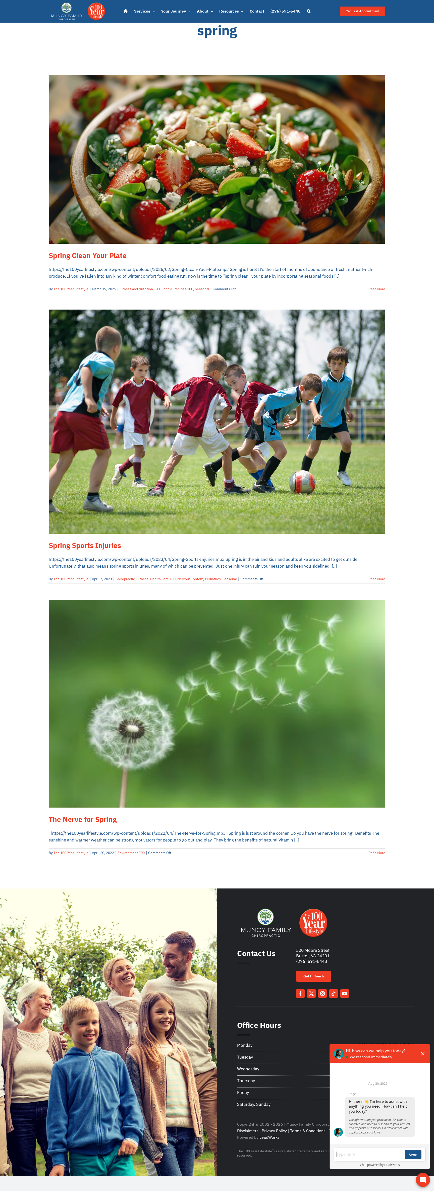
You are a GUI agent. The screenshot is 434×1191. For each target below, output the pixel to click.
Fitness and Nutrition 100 (140, 289)
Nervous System (190, 579)
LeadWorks (269, 1137)
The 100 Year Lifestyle (70, 289)
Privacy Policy (274, 1130)
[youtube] (344, 993)
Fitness (142, 579)
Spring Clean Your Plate (88, 255)
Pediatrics (213, 579)
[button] (309, 11)
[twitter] (311, 993)
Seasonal (202, 289)
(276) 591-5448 (311, 961)
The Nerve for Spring (83, 819)
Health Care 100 (163, 579)
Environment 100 (131, 853)
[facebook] (300, 993)
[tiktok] (333, 993)
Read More (376, 289)
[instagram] (322, 993)
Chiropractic (125, 579)
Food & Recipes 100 (177, 289)
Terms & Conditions (307, 1130)
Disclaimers (247, 1130)
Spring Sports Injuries (85, 545)
